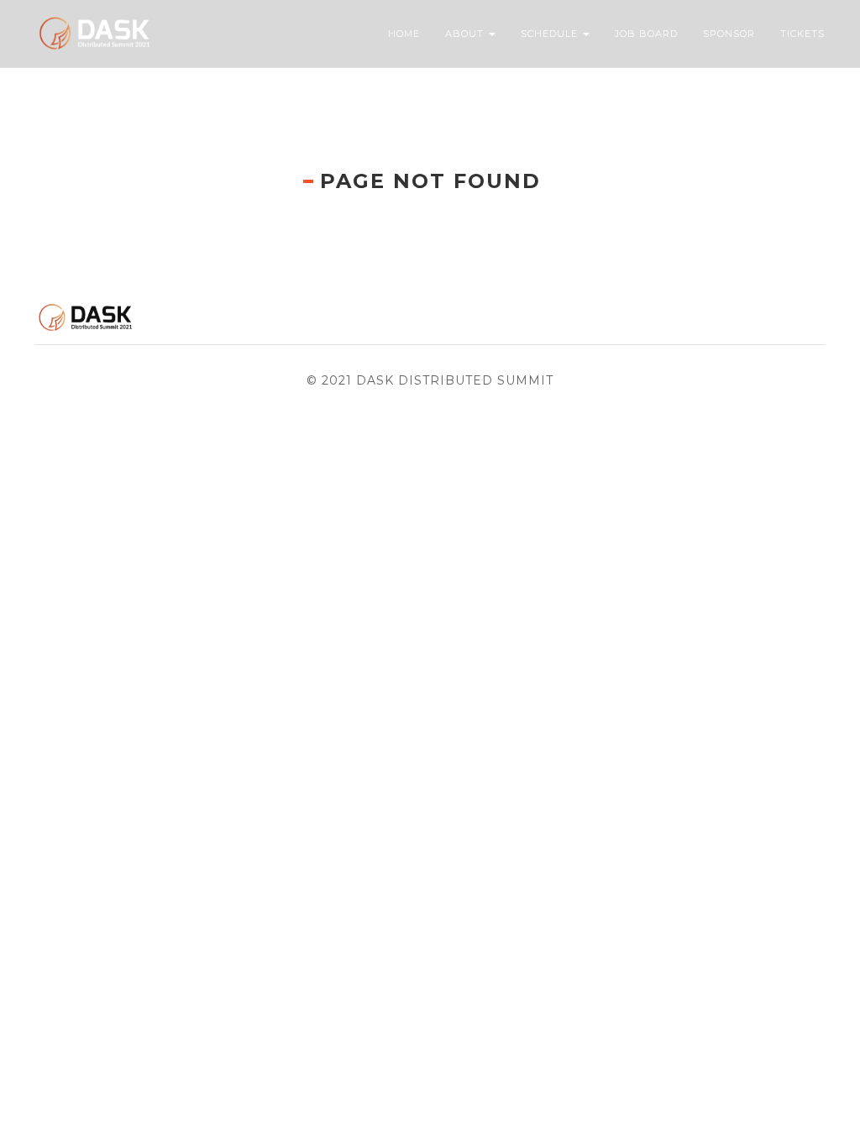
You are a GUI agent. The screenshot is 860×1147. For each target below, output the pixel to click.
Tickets (802, 33)
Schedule (551, 33)
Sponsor (729, 33)
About (466, 33)
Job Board (646, 33)
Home (404, 33)
